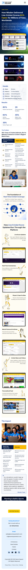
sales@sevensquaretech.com (14, 534)
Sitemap (21, 565)
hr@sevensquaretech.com (14, 536)
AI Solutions (14, 542)
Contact (14, 549)
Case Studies (14, 544)
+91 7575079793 (14, 526)
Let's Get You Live (14, 511)
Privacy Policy (8, 565)
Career (14, 546)
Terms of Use (15, 565)
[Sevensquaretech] (7, 2)
